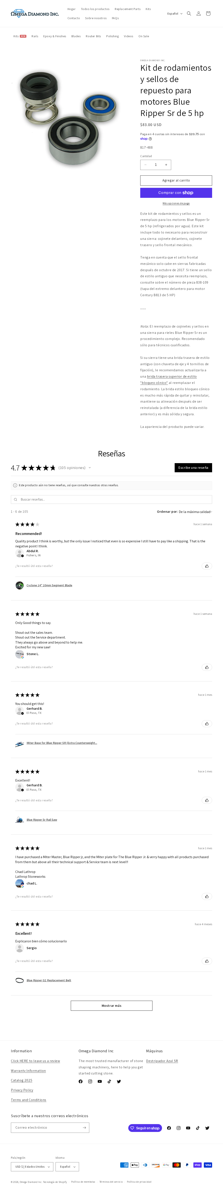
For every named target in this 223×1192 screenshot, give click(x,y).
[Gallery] (71, 119)
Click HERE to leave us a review (35, 1061)
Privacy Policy (22, 1090)
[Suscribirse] (84, 1128)
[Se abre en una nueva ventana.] (22, 657)
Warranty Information (28, 1070)
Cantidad (146, 156)
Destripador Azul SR (162, 1061)
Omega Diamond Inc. (31, 1182)
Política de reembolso (83, 1181)
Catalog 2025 (21, 1080)
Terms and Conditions (28, 1100)
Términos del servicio (111, 1181)
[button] (189, 13)
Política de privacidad (139, 1181)
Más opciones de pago (176, 203)
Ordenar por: (167, 511)
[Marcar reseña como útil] (207, 566)
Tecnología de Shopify (55, 1182)
